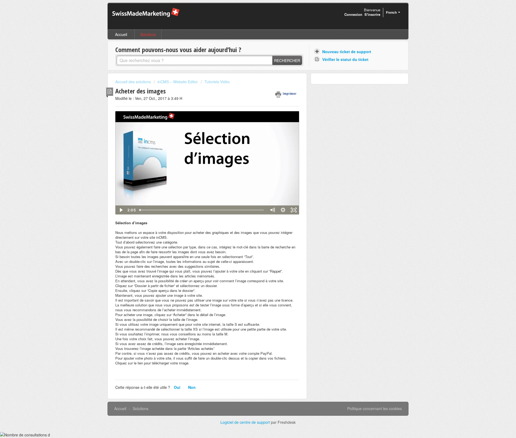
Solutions (148, 34)
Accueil (121, 34)
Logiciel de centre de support (245, 422)
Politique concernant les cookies (374, 408)
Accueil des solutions (133, 81)
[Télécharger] (248, 151)
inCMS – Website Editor (177, 81)
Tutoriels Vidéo (217, 81)
